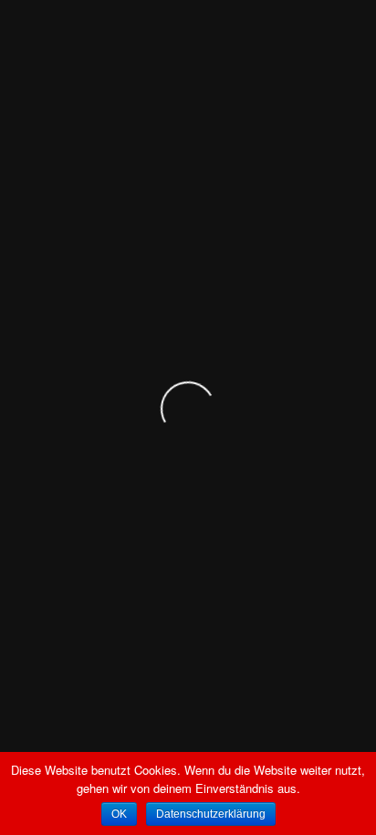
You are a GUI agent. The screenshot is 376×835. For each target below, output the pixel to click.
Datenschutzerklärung (211, 814)
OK (119, 814)
